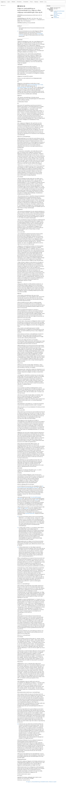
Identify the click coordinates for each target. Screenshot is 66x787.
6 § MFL (26, 508)
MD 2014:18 (3, 5)
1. (17, 27)
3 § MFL (36, 499)
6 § (56, 11)
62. (18, 724)
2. (17, 31)
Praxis (31, 1)
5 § (54, 11)
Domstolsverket (56, 17)
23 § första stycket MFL (30, 513)
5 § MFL (19, 508)
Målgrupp (55, 16)
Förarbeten (19, 1)
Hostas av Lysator (52, 781)
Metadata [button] (48, 5)
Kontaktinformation (44, 781)
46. (18, 516)
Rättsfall (13, 1)
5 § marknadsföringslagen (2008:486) (27, 86)
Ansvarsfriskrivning (36, 781)
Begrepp (36, 1)
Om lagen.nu (28, 781)
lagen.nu (3, 2)
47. (18, 527)
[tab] (55, 6)
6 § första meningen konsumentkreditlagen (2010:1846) (30, 486)
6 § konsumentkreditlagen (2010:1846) (35, 84)
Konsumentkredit (56, 15)
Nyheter (41, 1)
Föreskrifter (25, 1)
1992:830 (20, 495)
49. (18, 547)
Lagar (8, 1)
